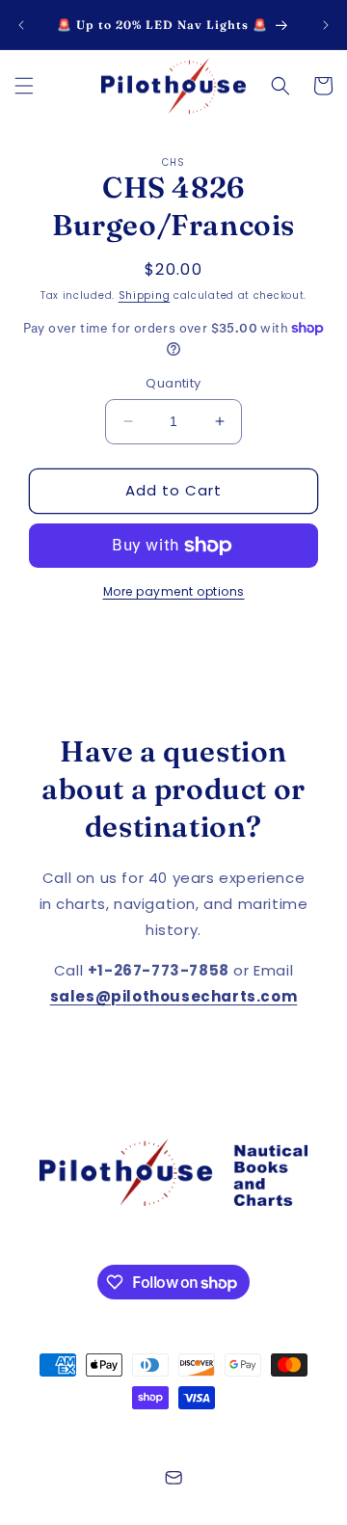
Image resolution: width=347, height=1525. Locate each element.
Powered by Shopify (255, 1432)
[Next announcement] (326, 25)
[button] (24, 86)
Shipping (145, 295)
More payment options (174, 591)
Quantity (173, 383)
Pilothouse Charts (139, 1432)
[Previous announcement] (21, 25)
